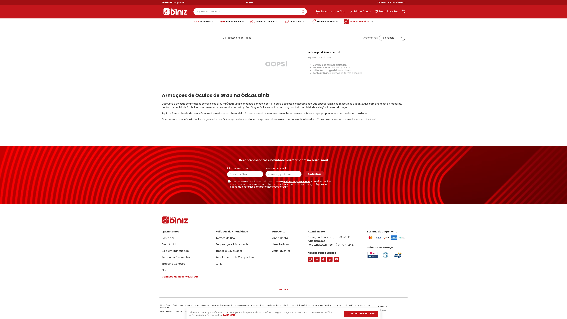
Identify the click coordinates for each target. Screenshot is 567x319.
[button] (391, 2)
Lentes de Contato (265, 21)
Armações (205, 21)
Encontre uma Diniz (333, 11)
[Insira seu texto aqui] (397, 257)
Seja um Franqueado (173, 2)
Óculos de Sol (233, 21)
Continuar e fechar (361, 313)
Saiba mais (229, 315)
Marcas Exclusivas (360, 21)
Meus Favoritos (388, 11)
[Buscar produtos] (304, 11)
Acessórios (296, 21)
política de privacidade (296, 181)
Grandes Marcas (326, 21)
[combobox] (250, 11)
